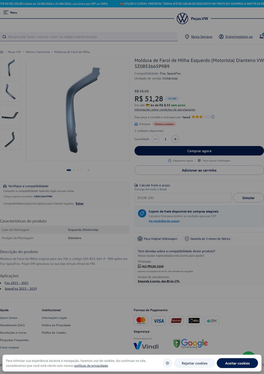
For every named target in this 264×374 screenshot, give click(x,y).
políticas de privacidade (91, 365)
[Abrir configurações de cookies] (167, 363)
